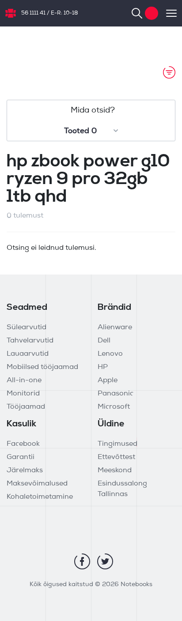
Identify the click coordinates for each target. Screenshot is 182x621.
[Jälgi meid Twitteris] (105, 561)
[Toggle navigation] (167, 13)
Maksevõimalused (37, 483)
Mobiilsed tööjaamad (42, 367)
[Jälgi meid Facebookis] (82, 561)
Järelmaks (25, 470)
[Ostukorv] (151, 13)
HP (103, 367)
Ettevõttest (116, 457)
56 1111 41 (33, 13)
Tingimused (117, 444)
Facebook (23, 444)
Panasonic (115, 393)
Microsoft (114, 406)
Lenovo (110, 354)
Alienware (115, 327)
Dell (104, 340)
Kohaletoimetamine (40, 497)
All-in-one (24, 380)
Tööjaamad (26, 406)
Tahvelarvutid (30, 340)
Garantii (20, 457)
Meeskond (115, 470)
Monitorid (23, 393)
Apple (108, 380)
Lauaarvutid (28, 354)
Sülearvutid (26, 327)
